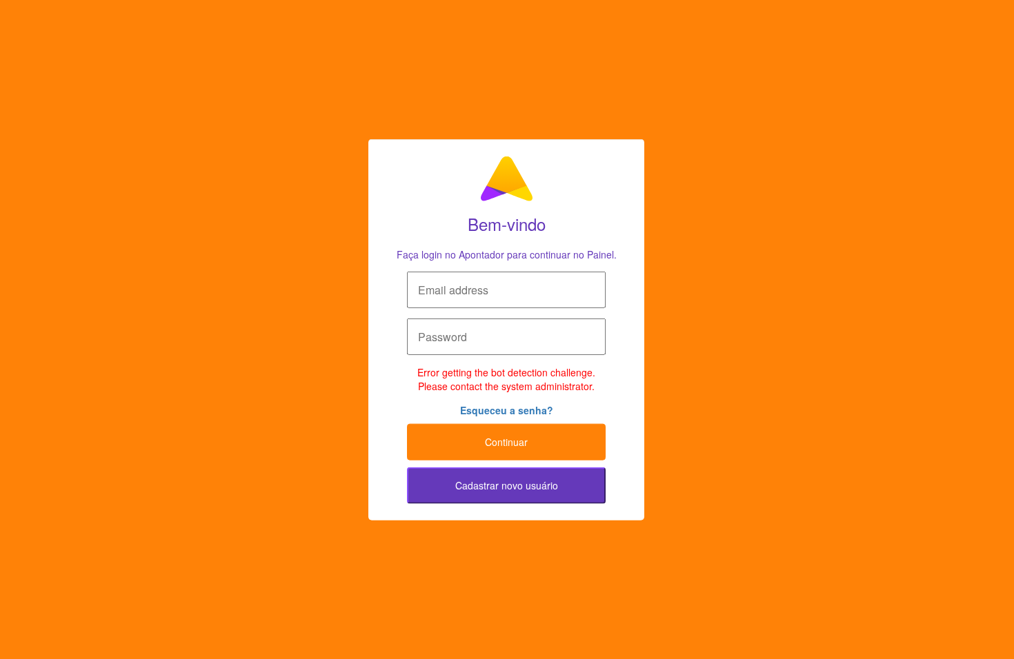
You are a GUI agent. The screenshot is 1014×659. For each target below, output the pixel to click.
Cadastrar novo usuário (506, 485)
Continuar (506, 442)
